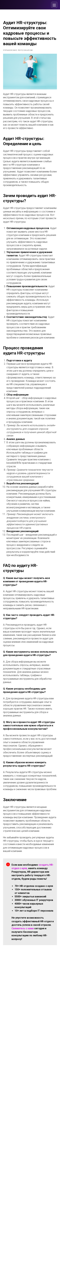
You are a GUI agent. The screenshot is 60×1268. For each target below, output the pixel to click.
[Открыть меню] (54, 5)
